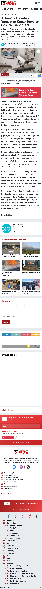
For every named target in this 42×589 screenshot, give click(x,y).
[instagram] (22, 516)
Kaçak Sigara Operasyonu (31, 272)
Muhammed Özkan (20, 227)
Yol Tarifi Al (20, 437)
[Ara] (36, 3)
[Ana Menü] (39, 3)
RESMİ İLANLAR (7, 9)
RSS (8, 503)
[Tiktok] (28, 467)
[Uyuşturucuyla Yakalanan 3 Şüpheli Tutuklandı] (11, 248)
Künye (5, 494)
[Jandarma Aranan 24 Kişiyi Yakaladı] (31, 284)
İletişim (12, 494)
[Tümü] (39, 410)
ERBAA (25, 9)
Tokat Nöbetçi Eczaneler (12, 473)
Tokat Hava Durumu (10, 475)
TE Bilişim (26, 509)
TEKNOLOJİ (14, 536)
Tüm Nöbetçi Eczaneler (22, 442)
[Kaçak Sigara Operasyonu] (31, 265)
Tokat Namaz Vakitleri (11, 477)
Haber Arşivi (8, 488)
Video (9, 543)
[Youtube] (24, 467)
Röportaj (10, 551)
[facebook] (8, 516)
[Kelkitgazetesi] (8, 3)
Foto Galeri (11, 541)
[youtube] (29, 516)
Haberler (4, 14)
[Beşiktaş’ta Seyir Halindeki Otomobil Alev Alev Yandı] (11, 265)
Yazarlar (10, 546)
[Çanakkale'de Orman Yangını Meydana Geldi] (31, 248)
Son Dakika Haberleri (10, 486)
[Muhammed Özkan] (6, 228)
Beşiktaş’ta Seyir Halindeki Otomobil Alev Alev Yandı (10, 274)
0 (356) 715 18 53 (8, 437)
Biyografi (10, 553)
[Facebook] (14, 467)
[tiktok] (36, 516)
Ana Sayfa (11, 520)
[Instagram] (21, 467)
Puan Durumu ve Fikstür (11, 482)
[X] (17, 467)
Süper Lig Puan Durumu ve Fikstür (23, 576)
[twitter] (15, 516)
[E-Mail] (14, 231)
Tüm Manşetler (9, 484)
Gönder (6, 322)
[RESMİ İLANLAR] (39, 355)
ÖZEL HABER (15, 538)
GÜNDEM (34, 9)
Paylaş (6, 75)
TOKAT (18, 9)
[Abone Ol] (39, 75)
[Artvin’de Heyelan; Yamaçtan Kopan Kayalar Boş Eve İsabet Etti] (21, 60)
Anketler (10, 556)
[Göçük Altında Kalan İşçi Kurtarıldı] (11, 284)
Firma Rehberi (12, 548)
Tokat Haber (4, 588)
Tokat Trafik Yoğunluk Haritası (13, 479)
